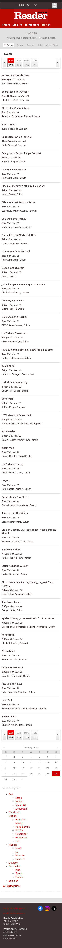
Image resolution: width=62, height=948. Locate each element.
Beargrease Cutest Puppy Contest (21, 153)
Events (8, 53)
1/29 (19, 62)
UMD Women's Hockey (14, 316)
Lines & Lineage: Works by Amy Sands (23, 186)
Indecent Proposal (12, 667)
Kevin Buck (8, 366)
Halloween (21, 837)
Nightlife (13, 844)
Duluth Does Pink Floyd (15, 497)
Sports (19, 873)
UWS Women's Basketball (16, 415)
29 (6, 779)
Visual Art (21, 805)
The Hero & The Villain (15, 513)
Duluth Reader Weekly (31, 16)
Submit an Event (48, 45)
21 (56, 767)
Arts (11, 794)
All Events (8, 45)
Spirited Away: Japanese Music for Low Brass (28, 618)
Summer (13, 880)
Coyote (6, 480)
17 (22, 767)
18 (31, 767)
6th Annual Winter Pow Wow (18, 202)
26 (39, 773)
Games (19, 877)
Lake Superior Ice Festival (17, 136)
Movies (19, 823)
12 (39, 762)
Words (19, 801)
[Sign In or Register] (54, 6)
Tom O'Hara (9, 124)
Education (21, 819)
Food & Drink (23, 826)
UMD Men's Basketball (14, 333)
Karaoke (20, 855)
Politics (19, 830)
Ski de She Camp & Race (15, 108)
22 (6, 773)
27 (47, 773)
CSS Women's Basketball (16, 251)
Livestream (22, 808)
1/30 (26, 62)
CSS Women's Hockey (14, 218)
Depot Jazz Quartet (13, 267)
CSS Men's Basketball (14, 169)
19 (39, 767)
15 (6, 767)
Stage (19, 798)
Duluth (20, 45)
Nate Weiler (8, 431)
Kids (18, 869)
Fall (17, 841)
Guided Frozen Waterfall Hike (19, 235)
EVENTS (6, 25)
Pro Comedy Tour (12, 683)
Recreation (14, 866)
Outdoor (13, 862)
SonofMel (7, 398)
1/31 (35, 62)
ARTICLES (17, 25)
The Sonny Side (11, 549)
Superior (30, 45)
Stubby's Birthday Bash (15, 565)
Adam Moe (8, 447)
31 (22, 779)
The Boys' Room (11, 602)
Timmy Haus (9, 716)
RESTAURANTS (32, 25)
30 (14, 779)
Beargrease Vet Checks (15, 91)
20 (47, 767)
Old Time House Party (14, 382)
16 (14, 767)
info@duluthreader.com (14, 908)
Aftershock (8, 651)
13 (47, 762)
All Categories (11, 886)
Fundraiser (21, 833)
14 (56, 762)
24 (22, 773)
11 (31, 762)
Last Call (7, 700)
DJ (17, 851)
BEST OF (46, 25)
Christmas (14, 812)
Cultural (13, 815)
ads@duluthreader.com (14, 913)
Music (19, 848)
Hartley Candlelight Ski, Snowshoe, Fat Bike (27, 349)
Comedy (20, 859)
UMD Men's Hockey (13, 464)
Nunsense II (8, 634)
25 (31, 773)
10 (22, 762)
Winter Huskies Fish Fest (16, 75)
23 (14, 773)
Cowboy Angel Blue (13, 300)
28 (56, 773)
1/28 (11, 62)
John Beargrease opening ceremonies (23, 284)
